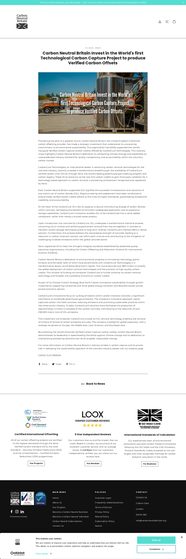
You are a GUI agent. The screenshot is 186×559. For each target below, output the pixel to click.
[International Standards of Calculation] (149, 419)
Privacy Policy (102, 512)
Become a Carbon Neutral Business (70, 512)
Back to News (95, 384)
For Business (149, 463)
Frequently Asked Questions (109, 502)
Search (98, 526)
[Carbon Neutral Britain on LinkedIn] (22, 511)
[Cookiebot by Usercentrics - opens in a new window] (18, 554)
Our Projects (36, 463)
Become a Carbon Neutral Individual (71, 516)
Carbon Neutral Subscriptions (67, 521)
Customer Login (103, 498)
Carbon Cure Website (49, 355)
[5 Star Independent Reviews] (93, 419)
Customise (155, 549)
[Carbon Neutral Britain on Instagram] (17, 511)
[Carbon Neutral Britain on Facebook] (11, 511)
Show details (42, 553)
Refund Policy (102, 516)
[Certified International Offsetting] (36, 419)
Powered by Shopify (18, 517)
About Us (57, 502)
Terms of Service (103, 507)
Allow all (156, 540)
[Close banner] (182, 537)
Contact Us (58, 526)
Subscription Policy (105, 521)
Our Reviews (93, 463)
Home (56, 498)
